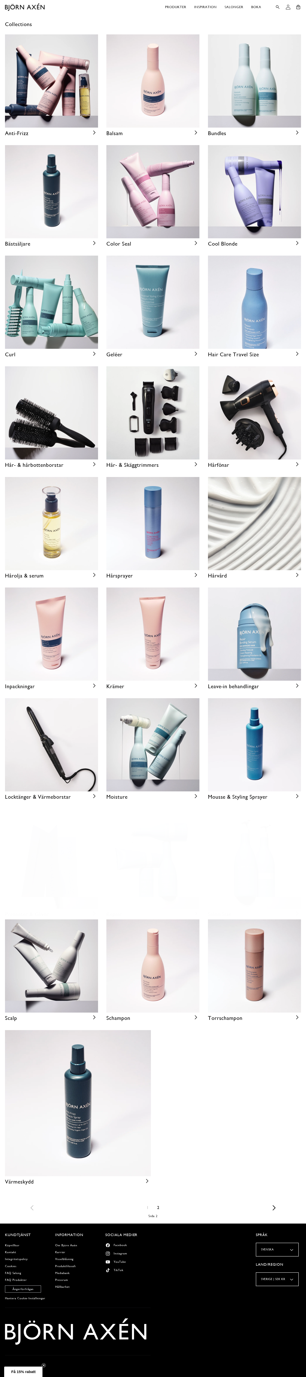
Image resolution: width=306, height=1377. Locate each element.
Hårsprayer (119, 575)
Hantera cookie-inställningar (25, 1298)
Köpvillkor (12, 1245)
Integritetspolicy (16, 1259)
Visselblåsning (64, 1259)
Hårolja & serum (24, 575)
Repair (114, 914)
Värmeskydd (19, 1182)
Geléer (114, 354)
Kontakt (10, 1252)
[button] (175, 7)
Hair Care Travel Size (233, 354)
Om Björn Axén (66, 1245)
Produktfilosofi (65, 1266)
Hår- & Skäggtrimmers (132, 465)
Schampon (118, 1018)
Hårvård (217, 575)
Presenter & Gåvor (27, 914)
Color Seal (118, 244)
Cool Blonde (223, 244)
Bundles (217, 133)
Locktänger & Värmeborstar (38, 797)
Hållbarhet (62, 1286)
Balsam (114, 133)
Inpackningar (20, 686)
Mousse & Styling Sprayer (237, 797)
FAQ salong (13, 1273)
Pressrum (61, 1280)
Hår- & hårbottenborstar (34, 465)
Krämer (115, 686)
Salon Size (220, 914)
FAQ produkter (16, 1280)
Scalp (11, 1018)
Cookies (10, 1266)
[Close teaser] (44, 1365)
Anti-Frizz (17, 133)
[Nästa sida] (273, 1207)
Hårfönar (218, 465)
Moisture (117, 797)
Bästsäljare (17, 244)
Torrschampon (225, 1018)
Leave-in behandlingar (233, 686)
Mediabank (62, 1273)
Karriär (60, 1252)
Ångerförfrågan (23, 1289)
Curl (10, 354)
